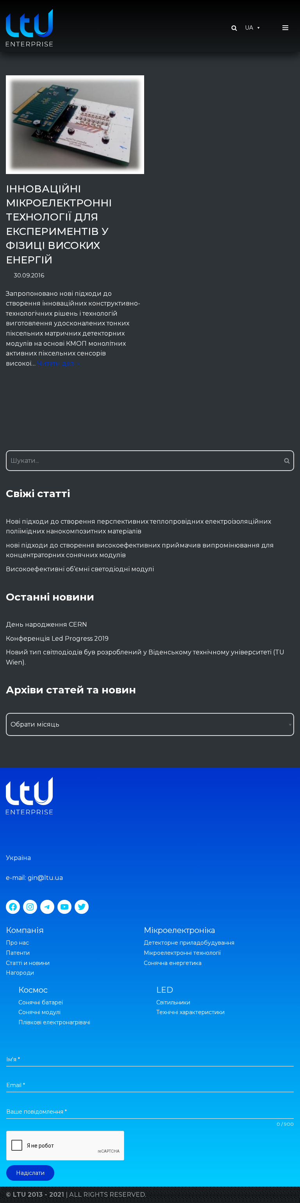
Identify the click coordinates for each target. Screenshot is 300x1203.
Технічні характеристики (190, 1012)
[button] (234, 28)
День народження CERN (46, 624)
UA (249, 27)
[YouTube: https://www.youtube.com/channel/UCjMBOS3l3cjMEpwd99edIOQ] (64, 907)
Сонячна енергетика (173, 963)
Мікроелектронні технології (182, 952)
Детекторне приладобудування (189, 942)
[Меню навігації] (285, 27)
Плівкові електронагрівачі (54, 1022)
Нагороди (20, 972)
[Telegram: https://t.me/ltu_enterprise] (47, 907)
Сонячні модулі (39, 1012)
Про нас (17, 942)
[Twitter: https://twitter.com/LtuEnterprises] (82, 907)
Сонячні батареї (40, 1002)
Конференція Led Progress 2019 (57, 638)
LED (164, 990)
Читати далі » (58, 363)
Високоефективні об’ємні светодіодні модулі (80, 569)
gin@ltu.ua (45, 877)
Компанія (25, 930)
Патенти (18, 952)
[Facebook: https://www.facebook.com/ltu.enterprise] (13, 907)
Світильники (173, 1002)
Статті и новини (28, 963)
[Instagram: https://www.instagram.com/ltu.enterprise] (30, 907)
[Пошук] (285, 460)
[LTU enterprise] (29, 27)
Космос (33, 990)
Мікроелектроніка (179, 930)
